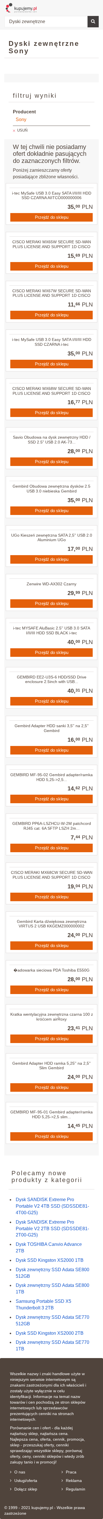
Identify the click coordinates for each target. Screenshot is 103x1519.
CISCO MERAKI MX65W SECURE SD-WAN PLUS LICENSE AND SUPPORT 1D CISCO (51, 244)
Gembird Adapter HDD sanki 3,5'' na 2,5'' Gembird (52, 728)
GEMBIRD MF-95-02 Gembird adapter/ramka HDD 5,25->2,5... (51, 777)
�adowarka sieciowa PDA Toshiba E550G (51, 970)
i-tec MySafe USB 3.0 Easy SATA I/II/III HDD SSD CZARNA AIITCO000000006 (51, 195)
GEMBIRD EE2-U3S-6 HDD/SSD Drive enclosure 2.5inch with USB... (51, 679)
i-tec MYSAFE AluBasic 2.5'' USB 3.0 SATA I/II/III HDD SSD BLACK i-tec (51, 630)
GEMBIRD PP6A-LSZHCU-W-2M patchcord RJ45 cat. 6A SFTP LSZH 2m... (51, 826)
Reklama (74, 1480)
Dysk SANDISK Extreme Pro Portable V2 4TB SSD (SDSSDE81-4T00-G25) (52, 1206)
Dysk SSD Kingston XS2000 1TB (50, 1260)
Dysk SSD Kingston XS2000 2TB (50, 1333)
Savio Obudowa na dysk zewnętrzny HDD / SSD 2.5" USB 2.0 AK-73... (51, 439)
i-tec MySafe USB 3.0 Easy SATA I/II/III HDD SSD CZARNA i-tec (51, 342)
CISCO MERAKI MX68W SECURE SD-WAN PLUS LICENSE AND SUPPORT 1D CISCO (51, 391)
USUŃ (22, 130)
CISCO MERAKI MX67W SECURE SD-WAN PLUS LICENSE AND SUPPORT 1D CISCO (51, 293)
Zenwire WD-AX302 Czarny (51, 584)
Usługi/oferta (25, 1480)
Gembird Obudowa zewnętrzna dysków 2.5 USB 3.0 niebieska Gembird (51, 488)
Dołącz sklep (25, 1489)
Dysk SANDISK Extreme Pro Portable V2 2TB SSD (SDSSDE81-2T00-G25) (52, 1229)
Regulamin (75, 1489)
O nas (19, 1472)
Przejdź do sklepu (51, 217)
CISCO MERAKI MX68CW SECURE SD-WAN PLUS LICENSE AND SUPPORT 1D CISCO (51, 875)
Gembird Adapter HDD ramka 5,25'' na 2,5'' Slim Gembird (51, 1065)
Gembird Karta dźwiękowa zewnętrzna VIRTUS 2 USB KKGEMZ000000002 (51, 924)
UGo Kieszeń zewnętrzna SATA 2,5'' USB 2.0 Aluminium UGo (51, 537)
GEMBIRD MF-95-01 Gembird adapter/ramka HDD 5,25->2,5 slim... (51, 1114)
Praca (71, 1472)
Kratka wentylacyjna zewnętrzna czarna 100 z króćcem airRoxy (51, 1016)
